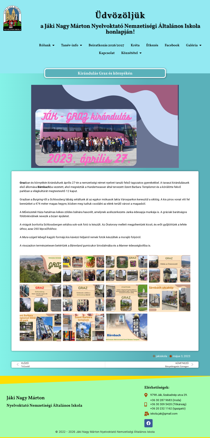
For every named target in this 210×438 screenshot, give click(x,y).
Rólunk (45, 45)
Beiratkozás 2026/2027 (106, 45)
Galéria (192, 45)
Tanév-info (69, 45)
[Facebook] (148, 423)
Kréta (135, 45)
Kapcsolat (107, 53)
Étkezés (152, 45)
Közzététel (129, 53)
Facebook (172, 45)
